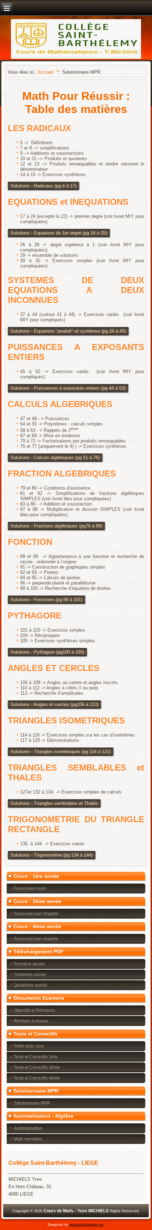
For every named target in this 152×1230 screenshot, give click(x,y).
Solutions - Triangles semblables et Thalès (54, 803)
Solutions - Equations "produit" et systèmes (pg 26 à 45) (68, 331)
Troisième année (30, 974)
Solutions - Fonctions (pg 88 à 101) (46, 599)
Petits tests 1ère (29, 1046)
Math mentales (28, 1138)
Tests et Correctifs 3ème (37, 1067)
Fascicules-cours (30, 888)
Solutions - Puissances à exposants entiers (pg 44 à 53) (68, 388)
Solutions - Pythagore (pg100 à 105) (47, 652)
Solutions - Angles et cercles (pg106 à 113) (54, 704)
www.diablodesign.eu (86, 1224)
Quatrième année (30, 985)
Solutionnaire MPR (32, 1103)
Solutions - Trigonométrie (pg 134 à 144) (52, 855)
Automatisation (28, 1128)
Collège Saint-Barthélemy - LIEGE (53, 1163)
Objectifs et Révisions (34, 1010)
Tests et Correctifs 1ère (36, 1056)
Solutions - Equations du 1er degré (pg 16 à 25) (59, 233)
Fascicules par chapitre (36, 913)
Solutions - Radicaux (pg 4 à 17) (43, 185)
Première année (29, 963)
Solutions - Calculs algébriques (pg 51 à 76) (55, 457)
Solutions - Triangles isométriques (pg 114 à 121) (61, 751)
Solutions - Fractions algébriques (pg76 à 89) (56, 526)
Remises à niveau (31, 1021)
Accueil (45, 72)
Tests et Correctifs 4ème (37, 1078)
